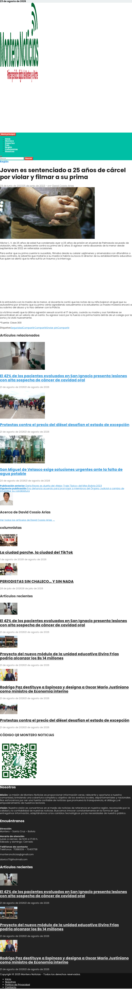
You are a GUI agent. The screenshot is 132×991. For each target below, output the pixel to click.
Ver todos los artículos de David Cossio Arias (27, 520)
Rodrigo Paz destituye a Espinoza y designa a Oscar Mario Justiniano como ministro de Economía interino (64, 689)
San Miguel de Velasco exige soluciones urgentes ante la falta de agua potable (61, 471)
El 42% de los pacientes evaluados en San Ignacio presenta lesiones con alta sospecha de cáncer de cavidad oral (63, 378)
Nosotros (9, 151)
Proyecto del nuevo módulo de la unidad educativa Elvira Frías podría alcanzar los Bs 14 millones (59, 656)
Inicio (7, 138)
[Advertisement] (66, 114)
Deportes (10, 143)
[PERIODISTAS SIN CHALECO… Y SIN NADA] (8, 574)
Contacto (10, 987)
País (7, 145)
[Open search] (1, 156)
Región (8, 147)
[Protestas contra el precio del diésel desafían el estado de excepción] (22, 417)
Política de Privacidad (17, 984)
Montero (9, 141)
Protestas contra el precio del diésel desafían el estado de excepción (64, 424)
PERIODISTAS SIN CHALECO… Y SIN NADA (37, 581)
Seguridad (17, 327)
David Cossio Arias (63, 185)
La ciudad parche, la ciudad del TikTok (36, 552)
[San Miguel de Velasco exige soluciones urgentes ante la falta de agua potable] (22, 462)
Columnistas (11, 149)
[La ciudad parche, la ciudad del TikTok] (8, 545)
